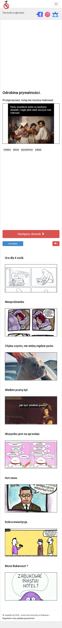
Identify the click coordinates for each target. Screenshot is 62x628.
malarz (7, 149)
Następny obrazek (29, 234)
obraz (16, 149)
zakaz (38, 149)
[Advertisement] (31, 54)
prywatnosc (27, 149)
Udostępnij (12, 244)
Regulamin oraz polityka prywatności (19, 618)
